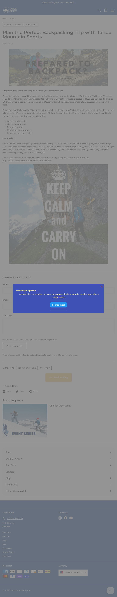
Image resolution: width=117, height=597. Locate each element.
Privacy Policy (59, 297)
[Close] (101, 286)
